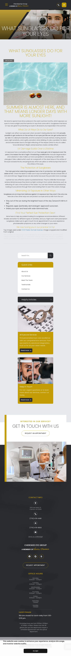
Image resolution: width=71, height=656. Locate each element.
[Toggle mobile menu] (6, 4)
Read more (25, 350)
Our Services (25, 276)
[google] (35, 556)
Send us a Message (35, 537)
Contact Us (25, 289)
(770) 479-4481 (35, 518)
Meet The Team (27, 280)
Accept (35, 651)
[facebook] (29, 556)
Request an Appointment (35, 433)
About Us (24, 271)
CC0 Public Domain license (32, 230)
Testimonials (25, 285)
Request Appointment (35, 565)
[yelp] (41, 556)
